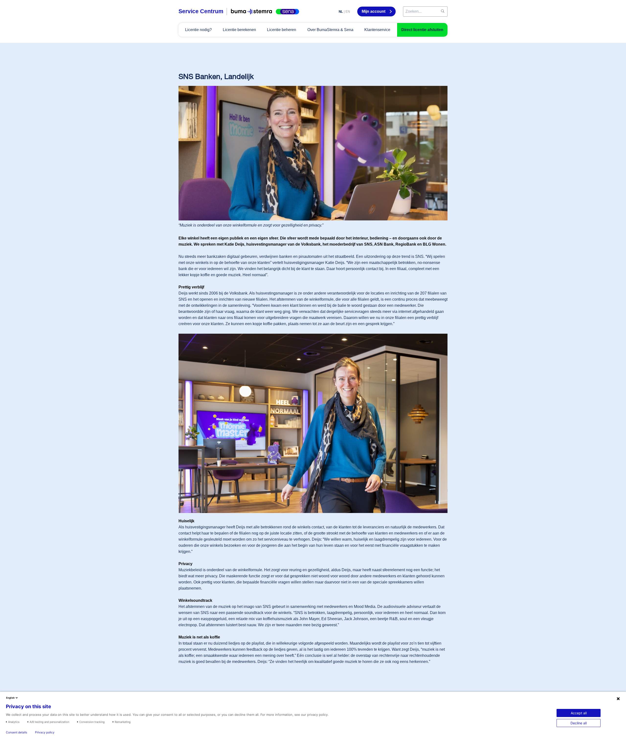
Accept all (579, 713)
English (10, 697)
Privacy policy (45, 732)
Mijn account (374, 11)
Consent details (16, 732)
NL (341, 11)
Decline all (578, 723)
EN (348, 11)
